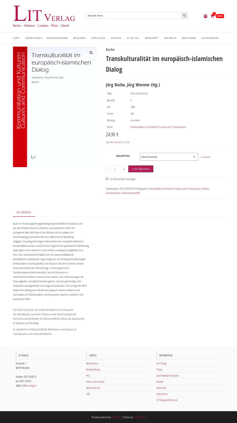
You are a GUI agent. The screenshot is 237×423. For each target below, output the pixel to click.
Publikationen (33, 38)
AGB (88, 394)
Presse (159, 369)
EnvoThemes (140, 417)
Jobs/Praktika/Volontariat (167, 375)
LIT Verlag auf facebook (166, 400)
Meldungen (79, 38)
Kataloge (116, 38)
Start (16, 38)
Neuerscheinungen (57, 38)
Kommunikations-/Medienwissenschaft (123, 193)
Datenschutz (162, 394)
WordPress (116, 417)
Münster (205, 188)
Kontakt (159, 381)
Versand (117, 142)
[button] (91, 52)
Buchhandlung (210, 38)
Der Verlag (170, 38)
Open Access (98, 38)
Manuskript (152, 38)
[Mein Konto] (205, 16)
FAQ (88, 375)
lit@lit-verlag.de (29, 385)
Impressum (161, 388)
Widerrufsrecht (93, 388)
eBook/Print (123, 156)
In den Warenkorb (140, 169)
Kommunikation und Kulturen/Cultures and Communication (158, 127)
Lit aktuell (133, 38)
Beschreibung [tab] (24, 212)
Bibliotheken (189, 38)
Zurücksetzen (206, 157)
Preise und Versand (95, 381)
